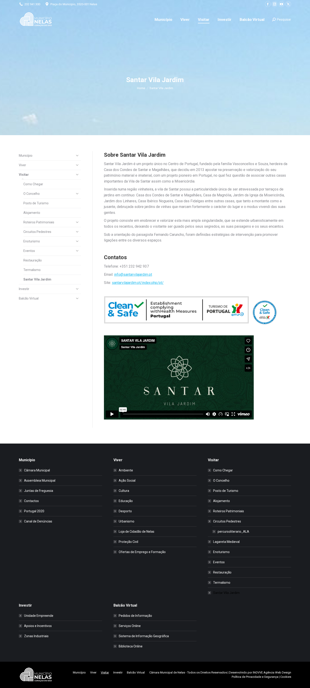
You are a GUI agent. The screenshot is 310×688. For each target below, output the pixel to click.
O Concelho (31, 193)
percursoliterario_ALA (233, 531)
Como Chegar (33, 184)
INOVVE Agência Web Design (272, 672)
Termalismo (32, 270)
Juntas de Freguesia (38, 491)
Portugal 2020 (34, 511)
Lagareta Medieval (226, 542)
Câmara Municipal (37, 470)
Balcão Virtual (29, 298)
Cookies (285, 676)
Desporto (125, 511)
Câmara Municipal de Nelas (167, 672)
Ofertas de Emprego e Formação (142, 552)
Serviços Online (130, 626)
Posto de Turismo (36, 203)
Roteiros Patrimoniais (38, 222)
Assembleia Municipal (39, 480)
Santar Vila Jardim (37, 279)
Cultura (124, 491)
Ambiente (126, 470)
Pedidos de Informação (135, 615)
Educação (126, 501)
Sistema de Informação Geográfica (144, 636)
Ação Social (127, 480)
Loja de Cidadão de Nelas (136, 531)
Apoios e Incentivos (38, 626)
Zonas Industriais (36, 636)
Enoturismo (31, 241)
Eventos (29, 251)
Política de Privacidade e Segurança (255, 676)
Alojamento (31, 213)
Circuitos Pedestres (37, 232)
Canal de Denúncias (38, 521)
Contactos (31, 501)
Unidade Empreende (38, 615)
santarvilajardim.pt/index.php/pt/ (138, 283)
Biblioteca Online (131, 646)
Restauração (32, 260)
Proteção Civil (128, 542)
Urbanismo (126, 521)
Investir (24, 289)
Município (25, 155)
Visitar (24, 174)
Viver (22, 165)
